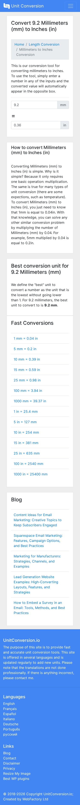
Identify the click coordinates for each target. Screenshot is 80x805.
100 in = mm (28, 464)
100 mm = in (28, 390)
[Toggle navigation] (71, 6)
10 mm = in (27, 359)
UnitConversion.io (58, 794)
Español (9, 714)
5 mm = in (25, 349)
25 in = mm (27, 453)
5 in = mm (25, 422)
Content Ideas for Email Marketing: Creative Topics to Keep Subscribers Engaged (38, 520)
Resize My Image (17, 773)
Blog (6, 753)
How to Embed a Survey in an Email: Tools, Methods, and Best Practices (39, 607)
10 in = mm (26, 432)
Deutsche (10, 724)
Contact (9, 758)
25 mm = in (27, 380)
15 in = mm (26, 443)
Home (19, 44)
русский (10, 734)
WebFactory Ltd (35, 799)
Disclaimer (11, 763)
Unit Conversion (27, 6)
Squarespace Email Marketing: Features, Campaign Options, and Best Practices (38, 540)
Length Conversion (44, 44)
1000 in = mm (31, 474)
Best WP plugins (16, 778)
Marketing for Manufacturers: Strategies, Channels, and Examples (37, 561)
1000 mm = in (30, 401)
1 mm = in (26, 338)
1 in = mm (26, 411)
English (9, 703)
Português (11, 729)
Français (10, 709)
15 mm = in (27, 370)
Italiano (9, 719)
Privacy (9, 768)
